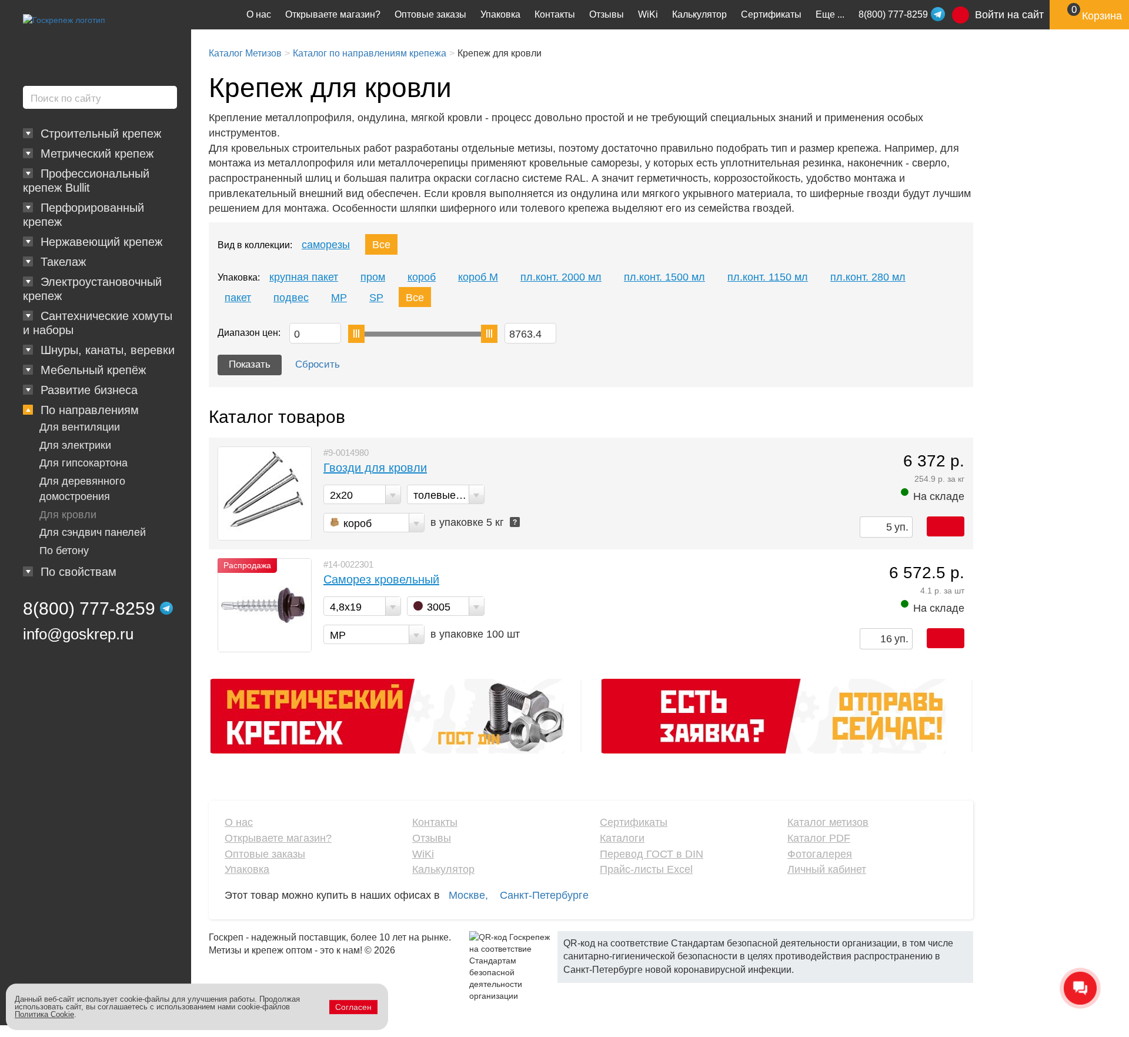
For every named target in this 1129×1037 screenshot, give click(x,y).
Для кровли (67, 515)
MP (339, 298)
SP (376, 298)
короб (421, 277)
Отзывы (606, 14)
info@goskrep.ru (78, 634)
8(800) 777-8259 (89, 608)
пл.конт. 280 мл (868, 277)
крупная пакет (303, 277)
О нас (258, 14)
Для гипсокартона (83, 463)
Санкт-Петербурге (544, 895)
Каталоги (622, 838)
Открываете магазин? (332, 14)
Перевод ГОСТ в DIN (651, 854)
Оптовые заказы (430, 14)
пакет (238, 298)
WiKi (648, 14)
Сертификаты (771, 14)
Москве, (468, 895)
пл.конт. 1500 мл (664, 277)
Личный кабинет (826, 869)
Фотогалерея (819, 854)
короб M (478, 277)
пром (372, 277)
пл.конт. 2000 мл (561, 277)
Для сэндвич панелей (92, 532)
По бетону (64, 550)
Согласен (353, 1007)
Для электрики (75, 445)
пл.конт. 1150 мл (767, 277)
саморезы (326, 245)
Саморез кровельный (381, 579)
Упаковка (500, 14)
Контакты (555, 14)
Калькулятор (699, 14)
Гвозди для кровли (375, 467)
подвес (291, 298)
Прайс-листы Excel (646, 869)
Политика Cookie (44, 1014)
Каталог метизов (828, 822)
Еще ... (830, 14)
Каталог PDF (818, 838)
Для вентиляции (79, 427)
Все (381, 245)
